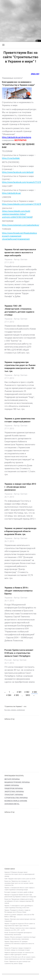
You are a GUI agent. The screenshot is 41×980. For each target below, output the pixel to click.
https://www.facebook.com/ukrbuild (17, 172)
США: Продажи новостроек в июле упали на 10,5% (19, 878)
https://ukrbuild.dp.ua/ (11, 193)
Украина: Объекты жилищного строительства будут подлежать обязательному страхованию (20, 938)
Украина (8, 259)
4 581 (19, 692)
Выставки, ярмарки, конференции (14, 710)
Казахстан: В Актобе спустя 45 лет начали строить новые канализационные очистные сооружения (19, 958)
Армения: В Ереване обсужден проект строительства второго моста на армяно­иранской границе (19, 874)
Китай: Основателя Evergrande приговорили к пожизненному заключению (18, 933)
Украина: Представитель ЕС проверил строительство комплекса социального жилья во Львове (19, 943)
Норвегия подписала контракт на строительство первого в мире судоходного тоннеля (19, 953)
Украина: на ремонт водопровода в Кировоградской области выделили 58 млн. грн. (20, 531)
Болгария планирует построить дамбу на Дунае (18, 892)
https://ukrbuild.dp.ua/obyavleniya (16, 137)
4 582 (26, 692)
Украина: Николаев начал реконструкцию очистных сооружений (19, 920)
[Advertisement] (20, 20)
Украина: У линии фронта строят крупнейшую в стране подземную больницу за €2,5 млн (18, 906)
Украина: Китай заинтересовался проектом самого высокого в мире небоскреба (20, 252)
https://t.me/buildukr (11, 158)
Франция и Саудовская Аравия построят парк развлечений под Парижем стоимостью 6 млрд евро (20, 895)
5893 (28, 695)
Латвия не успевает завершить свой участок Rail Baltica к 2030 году (19, 915)
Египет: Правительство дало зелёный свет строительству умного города (17, 962)
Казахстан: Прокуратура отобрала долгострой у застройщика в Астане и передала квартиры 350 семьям (19, 901)
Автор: (20, 259)
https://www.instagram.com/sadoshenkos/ (20, 225)
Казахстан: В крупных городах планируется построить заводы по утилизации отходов (17, 949)
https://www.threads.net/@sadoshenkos (19, 233)
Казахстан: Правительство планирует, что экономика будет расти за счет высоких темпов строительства (18, 883)
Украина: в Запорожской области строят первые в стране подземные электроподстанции (19, 888)
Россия (7, 660)
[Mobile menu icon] (3, 44)
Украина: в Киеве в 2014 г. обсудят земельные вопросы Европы (18, 590)
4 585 (16, 695)
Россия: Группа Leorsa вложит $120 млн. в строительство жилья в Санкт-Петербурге (18, 653)
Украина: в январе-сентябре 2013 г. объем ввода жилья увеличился (20, 487)
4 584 (8, 695)
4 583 (34, 692)
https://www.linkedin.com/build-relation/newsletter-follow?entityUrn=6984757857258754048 (17, 214)
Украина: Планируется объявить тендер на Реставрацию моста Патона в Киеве (17, 911)
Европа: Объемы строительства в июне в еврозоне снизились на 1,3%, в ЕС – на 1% (19, 929)
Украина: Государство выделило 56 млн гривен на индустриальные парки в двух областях (19, 924)
